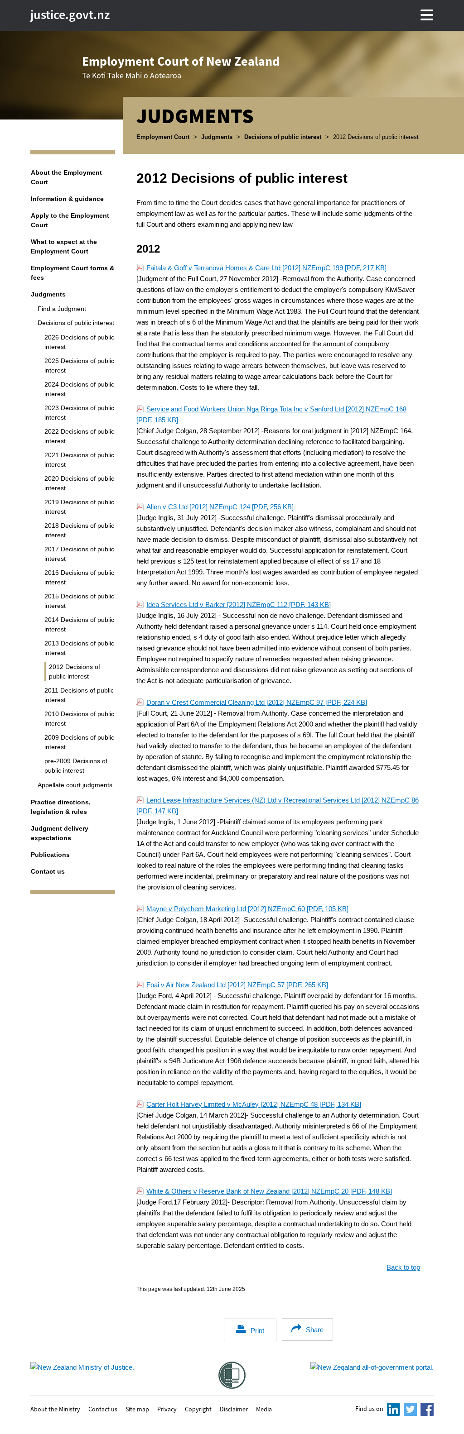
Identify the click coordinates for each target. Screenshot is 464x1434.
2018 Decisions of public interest (79, 530)
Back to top (403, 1267)
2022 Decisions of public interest (79, 436)
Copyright (198, 1408)
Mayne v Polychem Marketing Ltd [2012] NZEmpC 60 (247, 909)
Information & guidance (67, 198)
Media (264, 1408)
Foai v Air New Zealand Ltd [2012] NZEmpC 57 (237, 985)
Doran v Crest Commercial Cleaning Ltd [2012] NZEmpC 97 (256, 702)
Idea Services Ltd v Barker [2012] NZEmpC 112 (238, 604)
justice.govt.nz (70, 14)
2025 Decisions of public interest (79, 365)
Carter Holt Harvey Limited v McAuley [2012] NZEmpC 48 (253, 1104)
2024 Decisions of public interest (79, 389)
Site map (137, 1408)
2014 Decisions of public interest (79, 624)
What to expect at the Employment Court (64, 246)
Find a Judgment (62, 308)
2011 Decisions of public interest (79, 695)
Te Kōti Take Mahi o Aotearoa (181, 67)
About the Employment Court (66, 177)
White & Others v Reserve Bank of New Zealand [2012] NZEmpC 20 (269, 1191)
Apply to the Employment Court (70, 220)
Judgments (216, 137)
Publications (50, 854)
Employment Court (162, 137)
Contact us (48, 871)
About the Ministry (55, 1408)
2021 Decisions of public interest (79, 459)
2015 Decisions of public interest (79, 601)
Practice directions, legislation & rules (61, 806)
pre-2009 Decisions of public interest (75, 765)
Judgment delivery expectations (59, 833)
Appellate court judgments (75, 785)
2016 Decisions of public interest (79, 577)
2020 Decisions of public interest (79, 483)
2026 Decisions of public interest (79, 342)
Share (315, 1330)
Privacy (167, 1408)
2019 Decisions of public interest (79, 506)
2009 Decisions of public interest (79, 742)
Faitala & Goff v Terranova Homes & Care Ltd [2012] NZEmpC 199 (266, 268)
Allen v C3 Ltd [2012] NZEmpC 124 (220, 507)
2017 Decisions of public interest (79, 553)
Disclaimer (234, 1408)
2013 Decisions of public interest (79, 648)
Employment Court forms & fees (72, 272)
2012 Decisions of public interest (74, 671)
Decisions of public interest (282, 137)
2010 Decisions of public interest (79, 718)
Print (257, 1330)
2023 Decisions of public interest (79, 412)
